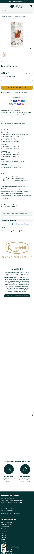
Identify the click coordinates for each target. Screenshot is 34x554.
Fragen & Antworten (6, 524)
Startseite (3, 16)
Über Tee (3, 537)
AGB (2, 533)
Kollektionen (10, 16)
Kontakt (3, 539)
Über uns (3, 535)
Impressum (4, 531)
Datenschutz (4, 529)
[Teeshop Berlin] (16, 6)
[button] (31, 6)
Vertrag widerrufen (7, 542)
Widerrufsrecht (5, 526)
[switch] (3, 551)
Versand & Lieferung (6, 522)
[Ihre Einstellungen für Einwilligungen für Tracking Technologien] (32, 415)
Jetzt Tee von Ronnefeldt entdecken (17, 296)
